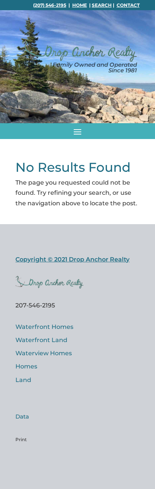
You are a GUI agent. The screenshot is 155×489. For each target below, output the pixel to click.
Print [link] (21, 439)
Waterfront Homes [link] (44, 326)
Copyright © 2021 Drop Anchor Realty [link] (72, 259)
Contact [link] (128, 5)
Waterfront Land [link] (41, 340)
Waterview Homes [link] (43, 353)
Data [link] (22, 416)
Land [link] (23, 380)
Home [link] (79, 5)
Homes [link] (26, 366)
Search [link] (102, 5)
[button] (77, 131)
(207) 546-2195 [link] (49, 5)
